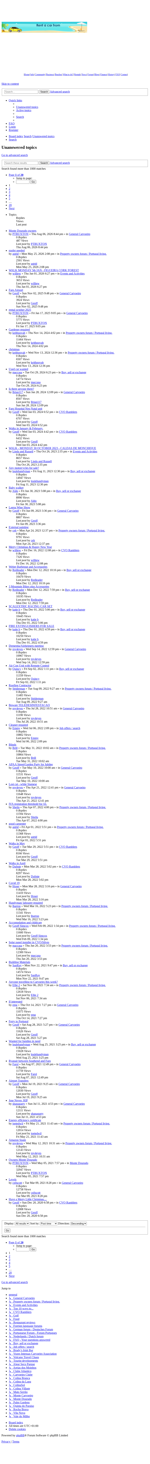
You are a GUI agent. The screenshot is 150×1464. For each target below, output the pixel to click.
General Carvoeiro (79, 234)
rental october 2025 (20, 309)
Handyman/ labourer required (26, 902)
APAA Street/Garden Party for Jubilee (31, 764)
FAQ (117, 74)
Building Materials (19, 962)
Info (32, 74)
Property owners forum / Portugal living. (83, 253)
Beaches (58, 74)
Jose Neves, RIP (18, 1100)
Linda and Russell (22, 451)
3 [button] (9, 191)
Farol (15, 1064)
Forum (90, 74)
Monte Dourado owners (22, 230)
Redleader (18, 570)
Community (40, 74)
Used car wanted (18, 369)
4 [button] (9, 195)
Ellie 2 (16, 985)
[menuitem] (27, 107)
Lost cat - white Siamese (23, 784)
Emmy (16, 728)
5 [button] (9, 198)
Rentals (77, 74)
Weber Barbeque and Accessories (28, 566)
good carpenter (17, 823)
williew (16, 273)
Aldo (15, 491)
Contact (124, 74)
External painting (19, 527)
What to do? (68, 74)
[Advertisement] (119, 27)
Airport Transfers (19, 1080)
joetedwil (17, 1123)
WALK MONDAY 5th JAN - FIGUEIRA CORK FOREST (44, 270)
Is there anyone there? (21, 388)
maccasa (17, 372)
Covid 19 (14, 883)
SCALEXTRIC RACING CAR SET (30, 606)
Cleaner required (18, 724)
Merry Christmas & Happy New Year (30, 547)
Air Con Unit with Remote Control (29, 665)
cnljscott (17, 1182)
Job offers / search (69, 728)
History (111, 74)
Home (26, 74)
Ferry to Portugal (18, 1021)
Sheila (16, 807)
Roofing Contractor (20, 685)
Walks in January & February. (26, 428)
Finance (103, 74)
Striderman (18, 688)
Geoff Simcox (20, 925)
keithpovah (18, 332)
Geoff (15, 293)
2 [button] (9, 188)
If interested (15, 1001)
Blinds (12, 744)
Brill (15, 747)
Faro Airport (16, 290)
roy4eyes (17, 649)
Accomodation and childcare (25, 922)
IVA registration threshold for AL (28, 803)
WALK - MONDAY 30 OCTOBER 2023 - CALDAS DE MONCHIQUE (52, 448)
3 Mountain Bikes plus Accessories (29, 586)
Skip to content (10, 83)
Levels (12, 1179)
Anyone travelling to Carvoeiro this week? (33, 981)
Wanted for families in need (24, 1041)
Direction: (64, 1223)
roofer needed (17, 250)
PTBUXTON (20, 234)
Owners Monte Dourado (23, 1159)
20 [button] (10, 205)
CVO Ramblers (68, 411)
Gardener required (19, 329)
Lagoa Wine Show (19, 507)
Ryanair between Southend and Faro (30, 1060)
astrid (15, 253)
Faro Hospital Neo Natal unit (25, 408)
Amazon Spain (17, 1140)
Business (50, 74)
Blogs (96, 74)
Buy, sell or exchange (73, 372)
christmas (14, 349)
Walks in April (17, 863)
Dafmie (16, 866)
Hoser (15, 886)
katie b (16, 609)
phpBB (20, 1435)
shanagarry (18, 1103)
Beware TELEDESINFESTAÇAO (29, 705)
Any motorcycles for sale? (24, 467)
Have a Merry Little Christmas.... (28, 1199)
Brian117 (17, 392)
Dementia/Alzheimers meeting (26, 645)
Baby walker (16, 487)
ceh (14, 530)
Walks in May (17, 843)
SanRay (17, 965)
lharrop (16, 906)
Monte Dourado (79, 1163)
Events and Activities (72, 273)
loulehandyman (21, 471)
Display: (9, 1223)
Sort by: (35, 1223)
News (84, 74)
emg (14, 1004)
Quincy (16, 668)
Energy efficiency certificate (25, 1120)
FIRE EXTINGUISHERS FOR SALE (31, 626)
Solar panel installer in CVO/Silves (29, 942)
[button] (16, 174)
